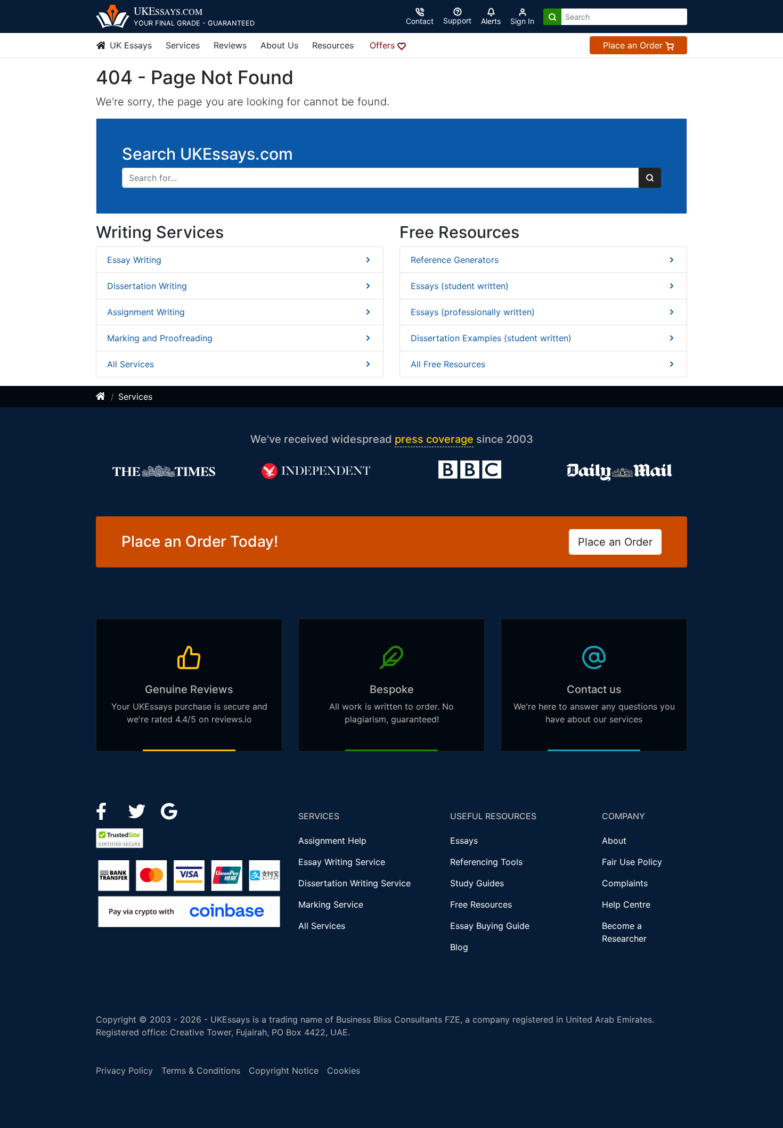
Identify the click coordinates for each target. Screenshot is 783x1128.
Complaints (625, 883)
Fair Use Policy (632, 862)
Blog (459, 947)
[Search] (552, 17)
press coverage (434, 439)
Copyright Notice (284, 1070)
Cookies (343, 1070)
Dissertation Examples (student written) (491, 338)
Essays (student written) (460, 286)
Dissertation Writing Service (354, 883)
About (614, 840)
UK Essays (129, 45)
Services (183, 45)
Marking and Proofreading (160, 338)
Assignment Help (332, 840)
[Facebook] (106, 810)
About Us (279, 45)
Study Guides (477, 883)
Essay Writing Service (341, 862)
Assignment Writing (146, 312)
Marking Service (330, 904)
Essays (464, 840)
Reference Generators (455, 259)
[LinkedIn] (138, 810)
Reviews (230, 45)
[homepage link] (101, 396)
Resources (333, 45)
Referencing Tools (486, 862)
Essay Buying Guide (489, 925)
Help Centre (626, 904)
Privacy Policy (124, 1070)
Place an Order (634, 45)
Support (457, 20)
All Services (130, 364)
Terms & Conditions (200, 1070)
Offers (383, 45)
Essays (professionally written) (473, 312)
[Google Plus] (169, 810)
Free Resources (481, 904)
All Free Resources (448, 364)
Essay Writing (134, 259)
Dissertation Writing (147, 286)
